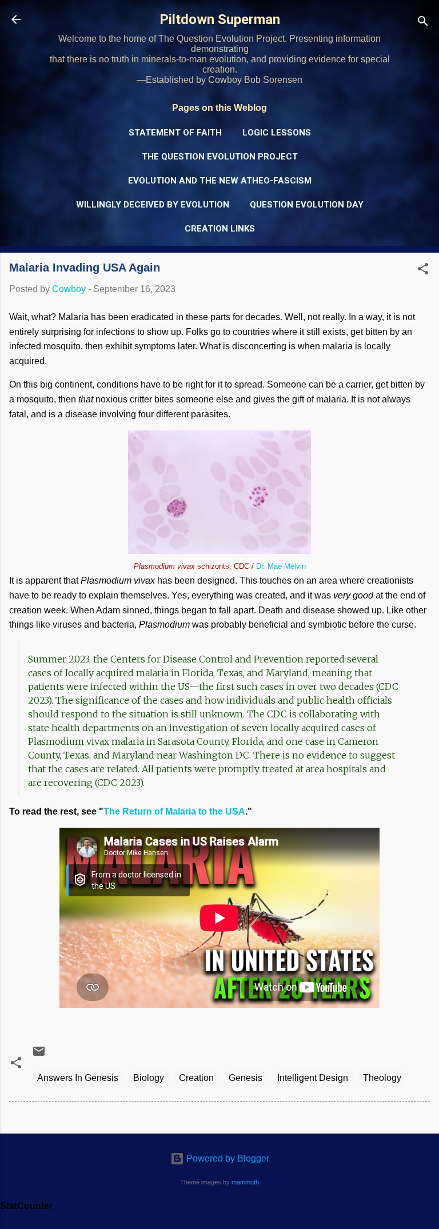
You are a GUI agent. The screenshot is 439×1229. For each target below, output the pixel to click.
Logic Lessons (276, 132)
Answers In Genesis (77, 1078)
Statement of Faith (175, 132)
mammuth (245, 1182)
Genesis (245, 1078)
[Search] (423, 23)
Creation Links (220, 229)
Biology (148, 1078)
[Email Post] (39, 1055)
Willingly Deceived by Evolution (152, 204)
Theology (382, 1078)
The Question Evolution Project (220, 156)
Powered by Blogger (226, 1158)
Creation (196, 1078)
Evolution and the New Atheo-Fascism (220, 180)
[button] (423, 271)
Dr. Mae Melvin (281, 566)
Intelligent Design (312, 1078)
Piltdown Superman (219, 19)
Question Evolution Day (307, 204)
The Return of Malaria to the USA (174, 811)
